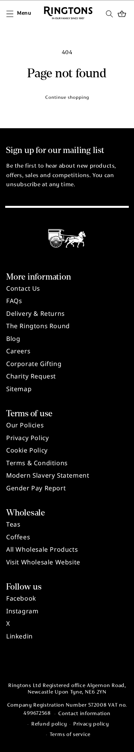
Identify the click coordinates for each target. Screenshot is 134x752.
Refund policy (49, 724)
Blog (13, 338)
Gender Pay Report (36, 488)
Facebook (21, 598)
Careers (18, 351)
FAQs (14, 301)
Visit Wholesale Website (43, 562)
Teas (13, 524)
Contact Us (23, 288)
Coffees (18, 537)
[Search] (109, 14)
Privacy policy (91, 724)
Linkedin (19, 636)
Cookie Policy (27, 450)
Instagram (22, 611)
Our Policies (25, 425)
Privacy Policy (27, 438)
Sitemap (19, 389)
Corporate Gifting (33, 364)
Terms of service (70, 735)
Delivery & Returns (35, 313)
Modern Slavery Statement (47, 475)
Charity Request (31, 376)
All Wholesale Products (42, 549)
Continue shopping (67, 97)
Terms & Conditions (37, 463)
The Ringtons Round (38, 326)
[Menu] (10, 14)
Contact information (84, 714)
